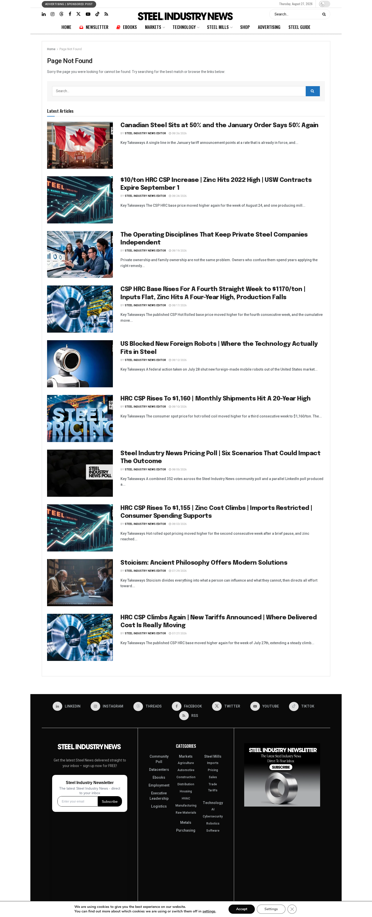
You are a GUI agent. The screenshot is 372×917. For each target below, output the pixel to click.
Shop (212, 4)
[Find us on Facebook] (70, 14)
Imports (212, 763)
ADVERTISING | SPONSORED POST (69, 4)
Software (212, 830)
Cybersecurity (213, 816)
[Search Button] (325, 14)
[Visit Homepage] (186, 14)
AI (212, 809)
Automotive (185, 770)
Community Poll (159, 759)
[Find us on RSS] (106, 14)
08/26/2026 (179, 133)
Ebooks (156, 4)
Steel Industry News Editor (145, 133)
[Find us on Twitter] (78, 14)
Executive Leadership (159, 796)
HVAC (186, 798)
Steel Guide (242, 4)
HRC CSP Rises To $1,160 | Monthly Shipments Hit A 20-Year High (215, 399)
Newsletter (143, 4)
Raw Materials (186, 812)
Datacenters (159, 769)
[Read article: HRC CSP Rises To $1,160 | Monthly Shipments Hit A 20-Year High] (80, 418)
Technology (183, 4)
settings (208, 911)
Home (130, 4)
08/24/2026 (179, 196)
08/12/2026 (179, 360)
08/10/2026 (179, 407)
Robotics (212, 823)
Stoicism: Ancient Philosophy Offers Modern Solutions (203, 563)
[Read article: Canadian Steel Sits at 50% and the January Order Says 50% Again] (80, 145)
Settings (271, 909)
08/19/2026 (179, 251)
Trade (213, 784)
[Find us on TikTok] (97, 14)
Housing (186, 791)
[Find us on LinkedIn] (44, 14)
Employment (159, 785)
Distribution (185, 784)
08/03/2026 (179, 524)
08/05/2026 (179, 469)
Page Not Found (70, 49)
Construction (185, 777)
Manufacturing (185, 805)
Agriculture (186, 763)
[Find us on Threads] (61, 14)
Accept (241, 909)
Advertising (225, 4)
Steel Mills (199, 4)
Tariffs (212, 790)
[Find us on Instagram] (52, 14)
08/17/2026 (179, 305)
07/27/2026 (179, 633)
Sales (213, 777)
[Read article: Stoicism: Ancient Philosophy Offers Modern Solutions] (80, 582)
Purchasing (185, 830)
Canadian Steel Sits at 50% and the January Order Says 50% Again (219, 125)
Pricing (213, 770)
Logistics (159, 806)
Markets (168, 4)
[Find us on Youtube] (88, 14)
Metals (185, 822)
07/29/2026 (179, 571)
